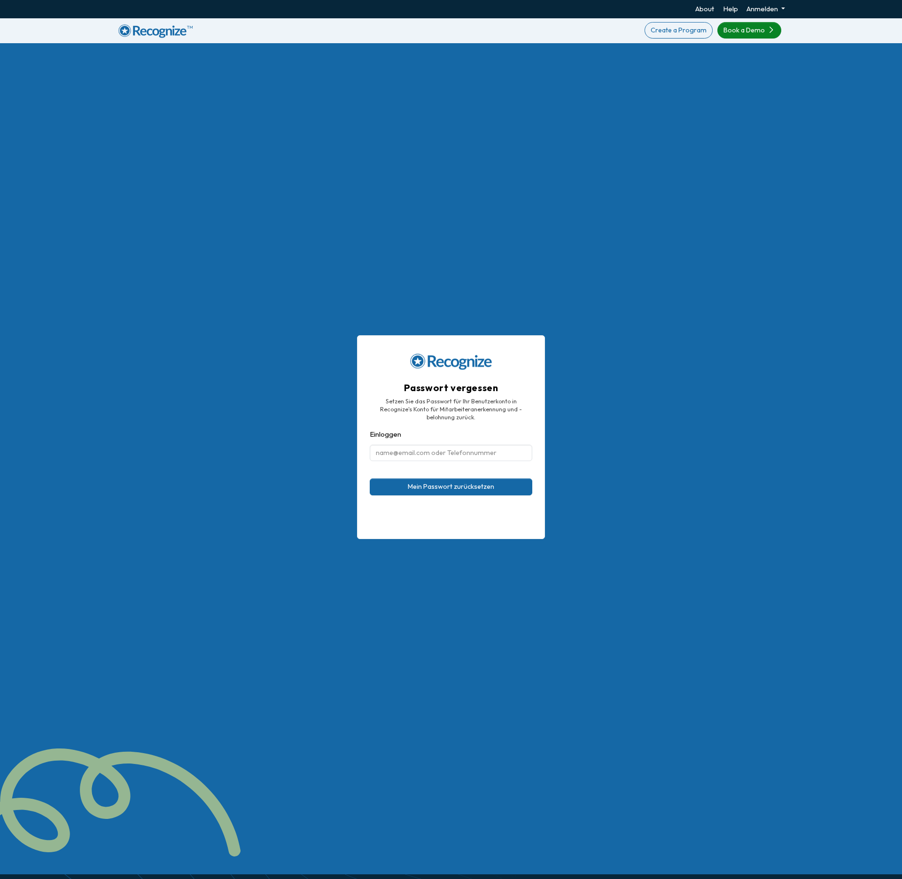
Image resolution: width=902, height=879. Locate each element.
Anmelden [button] (762, 8)
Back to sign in (451, 529)
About (704, 8)
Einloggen (385, 434)
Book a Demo (744, 30)
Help (730, 8)
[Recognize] (451, 359)
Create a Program (679, 30)
